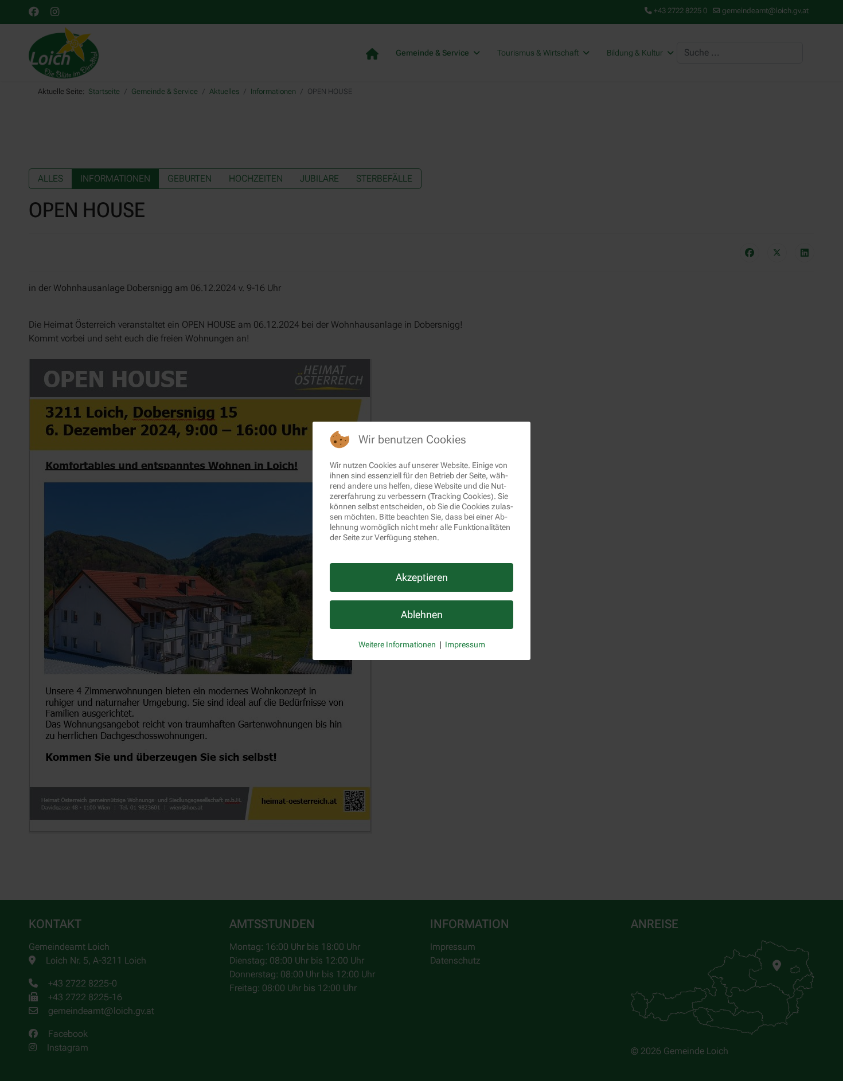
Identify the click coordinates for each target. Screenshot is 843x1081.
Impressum (465, 644)
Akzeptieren (422, 577)
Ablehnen (422, 614)
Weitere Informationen (397, 644)
